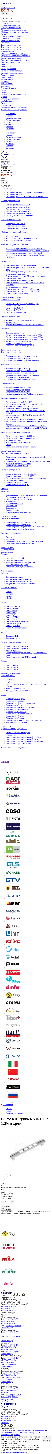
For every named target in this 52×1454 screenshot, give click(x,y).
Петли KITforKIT (13, 606)
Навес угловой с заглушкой (17, 565)
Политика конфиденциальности (14, 1452)
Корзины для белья (13, 440)
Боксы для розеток (8, 69)
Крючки (4, 64)
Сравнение (8, 1105)
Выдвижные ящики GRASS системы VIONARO (26, 426)
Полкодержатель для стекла (17, 648)
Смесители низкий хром (16, 274)
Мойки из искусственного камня (14, 32)
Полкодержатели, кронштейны (13, 94)
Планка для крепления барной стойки (21, 216)
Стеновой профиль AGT (16, 312)
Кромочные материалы (10, 41)
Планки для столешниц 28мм (18, 207)
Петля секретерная (13, 623)
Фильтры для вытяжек (15, 333)
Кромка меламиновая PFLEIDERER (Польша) (25, 325)
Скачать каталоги (13, 120)
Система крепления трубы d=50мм (20, 529)
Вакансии (10, 129)
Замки (3, 92)
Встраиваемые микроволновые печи (21, 373)
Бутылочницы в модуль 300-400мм (20, 438)
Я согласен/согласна (46, 1439)
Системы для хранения (10, 62)
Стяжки (9, 596)
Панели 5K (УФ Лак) (14, 310)
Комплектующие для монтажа (18, 512)
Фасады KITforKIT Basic (11, 36)
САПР (8, 122)
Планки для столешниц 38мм (18, 209)
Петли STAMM (12, 617)
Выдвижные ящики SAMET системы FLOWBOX (26, 428)
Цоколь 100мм (12, 665)
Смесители (5, 34)
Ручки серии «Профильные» (17, 722)
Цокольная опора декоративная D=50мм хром (25, 741)
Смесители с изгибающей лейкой (19, 280)
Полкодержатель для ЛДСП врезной (21, 657)
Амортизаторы (7, 84)
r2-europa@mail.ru (8, 1379)
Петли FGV (10, 615)
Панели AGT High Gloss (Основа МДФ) (22, 304)
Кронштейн (10, 539)
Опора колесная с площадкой (18, 733)
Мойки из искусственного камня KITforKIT (24, 253)
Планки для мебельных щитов (18, 213)
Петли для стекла (13, 626)
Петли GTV (11, 613)
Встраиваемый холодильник (17, 377)
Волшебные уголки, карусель (18, 442)
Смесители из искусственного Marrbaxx (22, 289)
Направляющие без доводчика (18, 387)
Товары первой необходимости (14, 110)
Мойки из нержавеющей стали (13, 30)
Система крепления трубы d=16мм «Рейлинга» (25, 527)
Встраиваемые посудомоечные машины (22, 360)
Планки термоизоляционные (18, 211)
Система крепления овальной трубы (21, 522)
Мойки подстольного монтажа (18, 240)
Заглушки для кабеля (14, 577)
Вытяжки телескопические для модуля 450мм (24, 335)
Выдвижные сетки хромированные (15, 56)
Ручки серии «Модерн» (15, 699)
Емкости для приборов (10, 99)
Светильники (6, 66)
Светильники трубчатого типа (18, 497)
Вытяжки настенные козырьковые (20, 346)
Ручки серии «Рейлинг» (16, 718)
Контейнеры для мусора (11, 58)
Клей (8, 682)
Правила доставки (24, 1430)
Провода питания (13, 510)
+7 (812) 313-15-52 (8, 1306)
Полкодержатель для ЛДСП (17, 646)
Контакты (10, 124)
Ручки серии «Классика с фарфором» (21, 703)
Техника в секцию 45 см (11, 47)
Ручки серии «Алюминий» (17, 709)
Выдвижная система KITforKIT (19, 402)
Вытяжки (5, 43)
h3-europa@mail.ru (13, 1395)
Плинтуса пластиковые (15, 224)
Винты (8, 592)
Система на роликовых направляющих (22, 408)
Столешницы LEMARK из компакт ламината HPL (27, 197)
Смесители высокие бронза (17, 287)
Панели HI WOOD (13, 306)
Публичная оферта (8, 1430)
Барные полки (7, 79)
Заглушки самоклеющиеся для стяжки (21, 584)
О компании (11, 114)
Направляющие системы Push (18, 392)
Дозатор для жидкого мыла (17, 293)
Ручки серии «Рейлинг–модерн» (19, 714)
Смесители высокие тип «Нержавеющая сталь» (25, 276)
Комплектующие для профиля (18, 464)
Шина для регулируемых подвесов (20, 567)
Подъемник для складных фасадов (20, 544)
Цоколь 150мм (12, 669)
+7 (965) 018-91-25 (8, 1311)
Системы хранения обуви (16, 482)
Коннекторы (11, 501)
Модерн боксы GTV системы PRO (20, 406)
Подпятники (11, 735)
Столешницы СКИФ (14, 194)
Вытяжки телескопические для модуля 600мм (24, 339)
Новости (9, 116)
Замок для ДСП (12, 636)
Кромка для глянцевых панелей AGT (21, 320)
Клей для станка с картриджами (19, 691)
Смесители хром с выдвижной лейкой (21, 272)
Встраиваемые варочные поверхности (21, 356)
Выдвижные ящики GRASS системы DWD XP (25, 419)
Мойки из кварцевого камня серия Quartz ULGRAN (27, 251)
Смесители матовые (14, 278)
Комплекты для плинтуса (16, 228)
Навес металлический (15, 558)
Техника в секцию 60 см (11, 49)
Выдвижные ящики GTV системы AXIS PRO (25, 404)
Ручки (3, 103)
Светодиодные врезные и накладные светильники (26, 495)
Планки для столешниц (10, 26)
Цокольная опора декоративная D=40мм (22, 739)
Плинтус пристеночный (11, 28)
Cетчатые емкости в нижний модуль (21, 447)
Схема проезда (7, 1328)
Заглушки (5, 86)
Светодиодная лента (14, 504)
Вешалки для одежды (14, 480)
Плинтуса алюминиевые (16, 226)
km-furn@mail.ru (13, 1336)
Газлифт (9, 537)
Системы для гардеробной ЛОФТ (20, 476)
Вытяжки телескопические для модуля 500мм (24, 337)
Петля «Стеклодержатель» (17, 628)
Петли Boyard (11, 611)
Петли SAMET (12, 608)
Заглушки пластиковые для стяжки (20, 581)
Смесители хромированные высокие (21, 265)
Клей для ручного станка (16, 688)
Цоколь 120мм (12, 667)
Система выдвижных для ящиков (14, 54)
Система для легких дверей (17, 466)
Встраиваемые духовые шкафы (18, 358)
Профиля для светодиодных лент (19, 499)
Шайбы (9, 598)
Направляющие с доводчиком (18, 390)
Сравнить (7, 1209)
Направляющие (7, 51)
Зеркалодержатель (13, 651)
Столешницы (6, 23)
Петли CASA (11, 619)
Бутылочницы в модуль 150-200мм (20, 436)
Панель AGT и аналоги (10, 38)
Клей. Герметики (8, 101)
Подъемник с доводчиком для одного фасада (24, 541)
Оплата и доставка (13, 118)
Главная (9, 1109)
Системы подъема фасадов (12, 73)
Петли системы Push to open (17, 621)
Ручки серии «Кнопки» (15, 716)
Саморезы (10, 594)
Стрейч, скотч (6, 105)
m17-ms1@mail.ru (13, 1326)
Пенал (8, 445)
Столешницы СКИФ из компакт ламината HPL (25, 192)
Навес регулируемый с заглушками (20, 562)
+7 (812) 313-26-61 (8, 1421)
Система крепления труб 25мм (18, 525)
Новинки (9, 127)
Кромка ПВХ (11, 323)
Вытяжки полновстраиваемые (18, 341)
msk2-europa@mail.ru (9, 1397)
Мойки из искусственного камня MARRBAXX (25, 249)
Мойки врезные (12, 236)
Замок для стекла (13, 638)
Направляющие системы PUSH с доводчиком (24, 394)
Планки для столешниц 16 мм (18, 205)
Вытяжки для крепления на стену (19, 344)
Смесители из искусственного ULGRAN (23, 291)
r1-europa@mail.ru (13, 1377)
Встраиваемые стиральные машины (20, 379)
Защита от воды (7, 75)
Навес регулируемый (14, 560)
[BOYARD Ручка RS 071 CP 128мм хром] (27, 1170)
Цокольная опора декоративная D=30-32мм (23, 737)
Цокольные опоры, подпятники (14, 107)
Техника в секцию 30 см (11, 45)
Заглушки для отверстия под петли (20, 579)
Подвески (5, 82)
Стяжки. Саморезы (9, 88)
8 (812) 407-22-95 (8, 8)
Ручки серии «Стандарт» (16, 701)
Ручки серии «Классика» (16, 712)
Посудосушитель (8, 77)
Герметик (10, 680)
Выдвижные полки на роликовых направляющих (26, 478)
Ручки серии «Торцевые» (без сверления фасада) (26, 720)
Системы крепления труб (11, 71)
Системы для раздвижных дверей (15, 60)
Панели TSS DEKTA (14, 308)
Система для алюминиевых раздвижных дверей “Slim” (28, 461)
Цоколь (4, 97)
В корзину (5, 1206)
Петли (3, 90)
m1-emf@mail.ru (12, 1364)
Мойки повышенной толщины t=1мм (21, 238)
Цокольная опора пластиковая (18, 743)
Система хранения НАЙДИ (17, 485)
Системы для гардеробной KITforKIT (21, 474)
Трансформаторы (13, 508)
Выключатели (11, 506)
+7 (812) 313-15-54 (8, 1308)
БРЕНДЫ (5, 762)
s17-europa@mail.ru (14, 1351)
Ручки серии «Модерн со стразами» (20, 707)
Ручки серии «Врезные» (16, 705)
